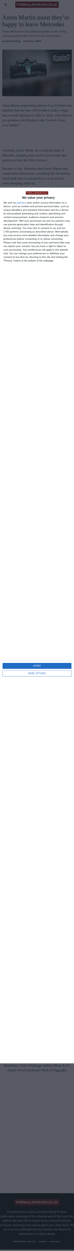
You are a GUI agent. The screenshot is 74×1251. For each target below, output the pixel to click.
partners (21, 202)
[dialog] (37, 625)
